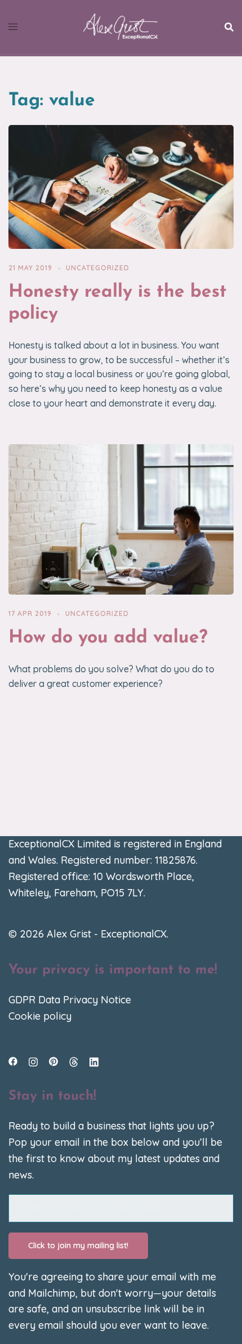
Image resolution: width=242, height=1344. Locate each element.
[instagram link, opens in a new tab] (33, 1060)
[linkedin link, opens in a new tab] (93, 1060)
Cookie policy (39, 1016)
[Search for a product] (229, 27)
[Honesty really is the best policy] (121, 186)
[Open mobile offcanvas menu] (12, 27)
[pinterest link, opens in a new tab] (53, 1060)
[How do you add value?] (121, 518)
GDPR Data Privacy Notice (69, 999)
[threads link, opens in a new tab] (73, 1060)
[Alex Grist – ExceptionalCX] (120, 25)
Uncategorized (97, 268)
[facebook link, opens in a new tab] (12, 1060)
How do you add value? (108, 638)
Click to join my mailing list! (78, 1245)
